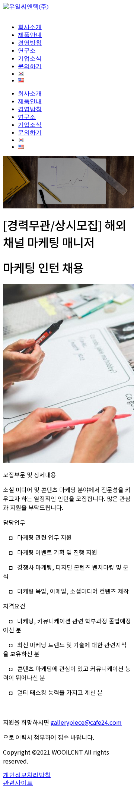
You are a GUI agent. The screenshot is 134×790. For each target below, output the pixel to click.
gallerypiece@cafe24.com (86, 722)
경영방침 (30, 43)
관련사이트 (18, 783)
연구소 (27, 50)
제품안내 (30, 35)
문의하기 (30, 66)
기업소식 (30, 58)
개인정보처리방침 (27, 775)
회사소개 (30, 27)
